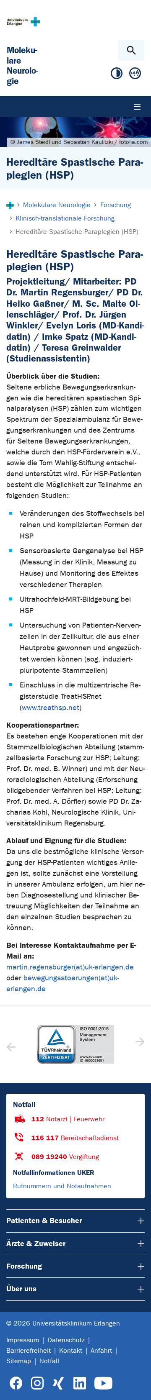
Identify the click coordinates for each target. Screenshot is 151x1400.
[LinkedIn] (79, 1383)
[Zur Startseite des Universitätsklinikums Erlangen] (23, 21)
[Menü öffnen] (137, 106)
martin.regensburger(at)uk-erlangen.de (70, 967)
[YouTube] (103, 1383)
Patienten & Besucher (44, 1220)
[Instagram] (37, 1383)
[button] (139, 1044)
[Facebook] (16, 1383)
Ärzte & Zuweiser (35, 1243)
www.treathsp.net (50, 707)
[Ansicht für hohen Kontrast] (116, 75)
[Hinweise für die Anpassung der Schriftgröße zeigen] (135, 75)
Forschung (24, 1266)
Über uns (21, 1288)
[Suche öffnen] (131, 50)
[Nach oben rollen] (138, 1386)
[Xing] (58, 1383)
